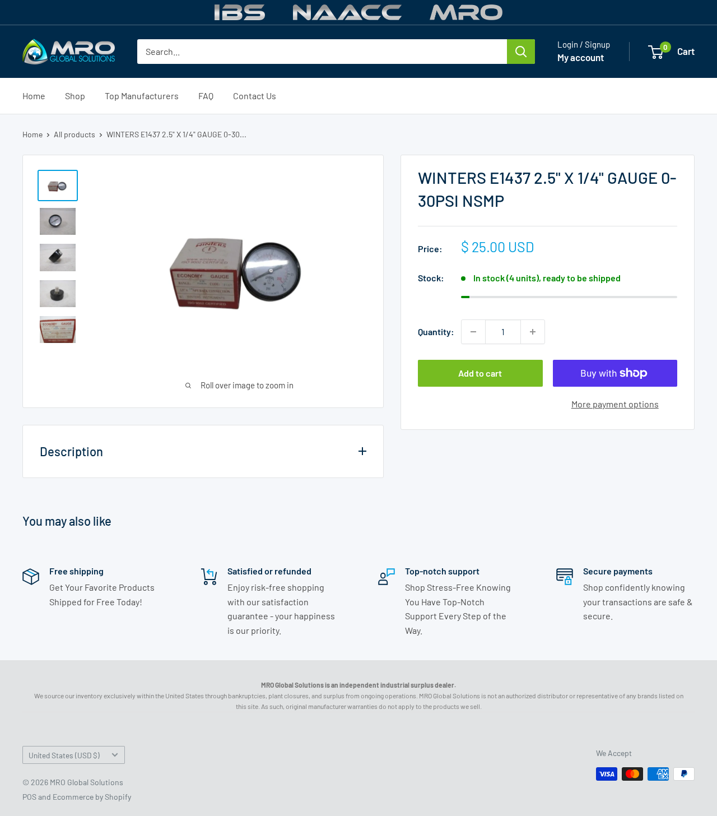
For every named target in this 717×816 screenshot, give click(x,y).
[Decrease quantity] (473, 332)
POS (29, 796)
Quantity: (436, 331)
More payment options (615, 403)
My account (580, 57)
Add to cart (480, 373)
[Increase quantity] (532, 332)
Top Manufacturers (142, 95)
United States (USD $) (64, 755)
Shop (75, 95)
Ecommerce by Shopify (92, 796)
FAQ (205, 95)
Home (33, 95)
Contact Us (254, 95)
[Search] (521, 51)
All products (74, 134)
